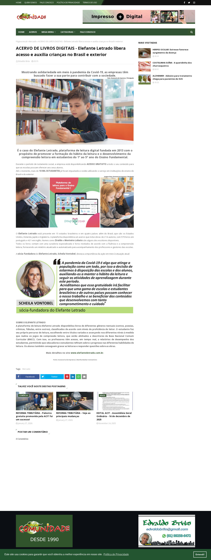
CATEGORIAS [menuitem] (67, 32)
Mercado (33, 41)
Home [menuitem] (21, 32)
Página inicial (21, 41)
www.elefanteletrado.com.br (87, 352)
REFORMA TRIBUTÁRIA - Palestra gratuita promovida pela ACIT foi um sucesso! (34, 416)
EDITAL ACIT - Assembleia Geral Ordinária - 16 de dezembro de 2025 (114, 416)
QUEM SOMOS (30, 2)
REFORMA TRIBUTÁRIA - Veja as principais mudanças (73, 415)
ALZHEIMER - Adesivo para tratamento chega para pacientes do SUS (172, 77)
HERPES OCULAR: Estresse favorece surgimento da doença (170, 51)
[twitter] (189, 2)
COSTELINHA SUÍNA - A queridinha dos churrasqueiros (172, 64)
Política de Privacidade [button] (116, 554)
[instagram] (193, 2)
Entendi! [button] (200, 554)
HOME (18, 2)
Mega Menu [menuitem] (48, 32)
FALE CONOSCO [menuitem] (87, 32)
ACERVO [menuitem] (33, 32)
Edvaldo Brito (24, 61)
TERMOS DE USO (90, 2)
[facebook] (184, 2)
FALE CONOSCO (47, 2)
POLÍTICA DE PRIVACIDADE (68, 2)
